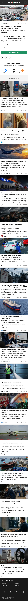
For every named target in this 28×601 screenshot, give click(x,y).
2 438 (25, 330)
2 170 (25, 454)
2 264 (25, 391)
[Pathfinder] (2, 23)
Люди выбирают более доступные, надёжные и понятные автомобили (11, 256)
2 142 (25, 515)
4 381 (25, 173)
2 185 (25, 422)
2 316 (25, 361)
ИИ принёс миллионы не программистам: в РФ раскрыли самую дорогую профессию (13, 536)
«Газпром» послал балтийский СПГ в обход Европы (12, 317)
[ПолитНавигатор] (2, 142)
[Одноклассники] (11, 592)
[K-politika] (2, 330)
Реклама (4, 583)
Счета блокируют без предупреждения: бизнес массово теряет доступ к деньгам (13, 350)
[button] (3, 57)
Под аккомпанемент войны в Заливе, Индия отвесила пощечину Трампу (12, 474)
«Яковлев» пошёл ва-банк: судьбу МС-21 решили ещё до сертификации (13, 162)
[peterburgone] (2, 391)
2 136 (25, 546)
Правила (17, 585)
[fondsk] (2, 236)
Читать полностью (14, 52)
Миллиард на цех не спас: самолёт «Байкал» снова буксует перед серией (12, 442)
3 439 (25, 204)
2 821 (25, 236)
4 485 (25, 142)
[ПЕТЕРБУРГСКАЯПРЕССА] (2, 173)
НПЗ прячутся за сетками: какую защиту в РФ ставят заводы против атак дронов (13, 381)
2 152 (25, 482)
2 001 (25, 576)
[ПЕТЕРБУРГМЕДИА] (2, 110)
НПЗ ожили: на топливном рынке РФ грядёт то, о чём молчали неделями (12, 99)
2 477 (25, 297)
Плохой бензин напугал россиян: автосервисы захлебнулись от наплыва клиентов (13, 503)
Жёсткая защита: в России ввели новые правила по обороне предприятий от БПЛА (14, 286)
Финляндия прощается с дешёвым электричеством (11, 225)
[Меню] (2, 2)
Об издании (4, 585)
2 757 (25, 265)
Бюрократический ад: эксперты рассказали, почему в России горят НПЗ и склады (13, 194)
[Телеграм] (4, 592)
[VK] (17, 592)
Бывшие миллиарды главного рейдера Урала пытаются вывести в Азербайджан (13, 130)
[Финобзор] (14, 2)
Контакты (17, 583)
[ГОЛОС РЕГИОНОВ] (2, 204)
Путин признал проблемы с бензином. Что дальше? (14, 411)
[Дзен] (23, 592)
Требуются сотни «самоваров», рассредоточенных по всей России (11, 566)
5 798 (25, 110)
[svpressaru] (2, 265)
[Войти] (25, 2)
